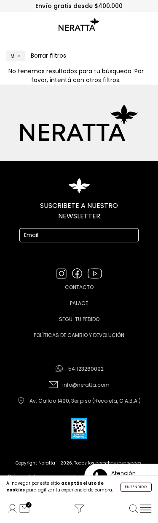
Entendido (136, 487)
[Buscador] (134, 508)
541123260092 (86, 368)
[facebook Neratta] (78, 274)
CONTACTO (79, 287)
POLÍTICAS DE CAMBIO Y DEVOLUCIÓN (79, 335)
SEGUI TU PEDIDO (79, 319)
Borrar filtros (48, 55)
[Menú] (145, 508)
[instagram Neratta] (62, 274)
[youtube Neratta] (95, 274)
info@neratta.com (86, 384)
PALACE (79, 303)
